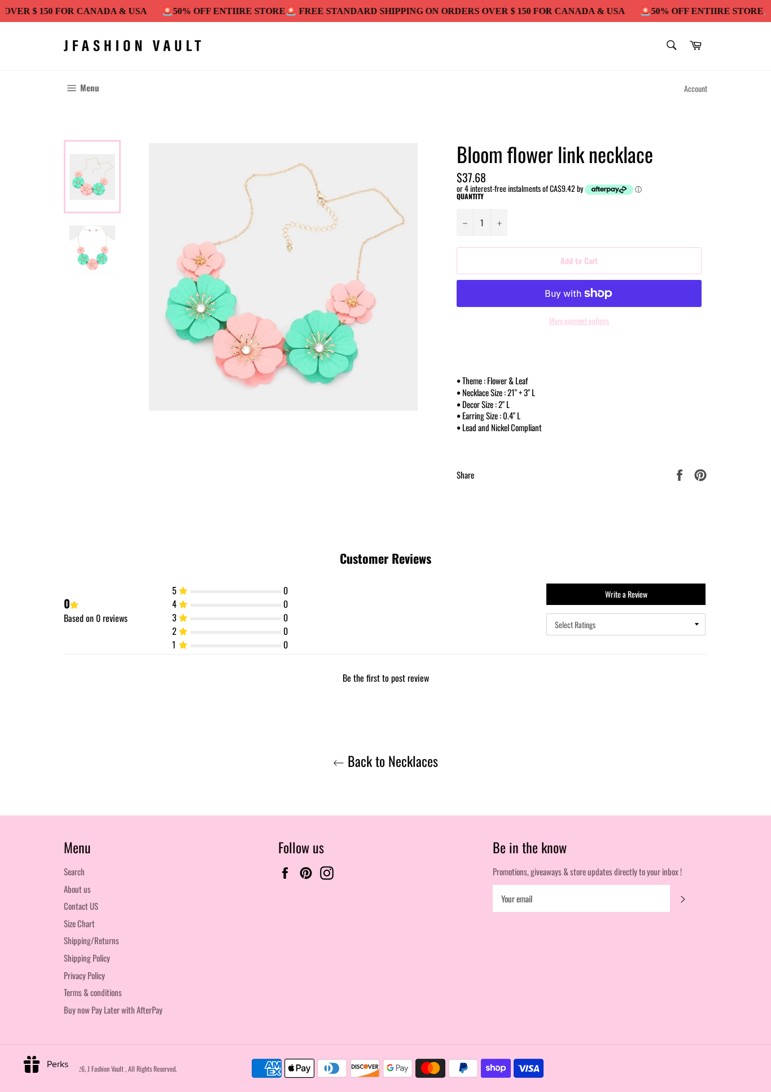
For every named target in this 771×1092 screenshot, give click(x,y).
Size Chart (79, 923)
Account (695, 88)
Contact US (81, 906)
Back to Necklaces (391, 761)
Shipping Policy (87, 957)
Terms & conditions (93, 992)
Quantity (470, 196)
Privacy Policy (84, 975)
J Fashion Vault (106, 1068)
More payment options (579, 321)
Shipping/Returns (91, 940)
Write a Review (626, 594)
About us (77, 889)
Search (74, 871)
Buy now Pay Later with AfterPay (113, 1009)
